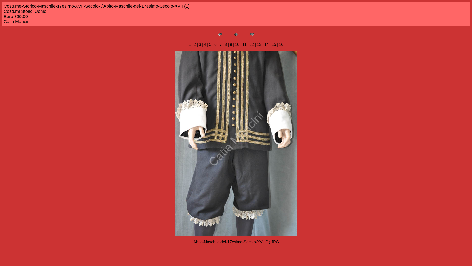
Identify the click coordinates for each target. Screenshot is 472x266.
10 (237, 44)
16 (281, 44)
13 (259, 44)
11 (244, 44)
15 (274, 44)
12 (252, 44)
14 (266, 44)
